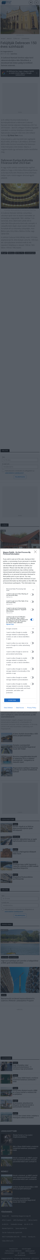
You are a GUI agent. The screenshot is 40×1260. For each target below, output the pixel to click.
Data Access (20, 707)
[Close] (36, 552)
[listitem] (20, 589)
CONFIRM (12, 700)
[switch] (32, 595)
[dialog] (20, 630)
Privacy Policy (31, 707)
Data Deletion (8, 707)
